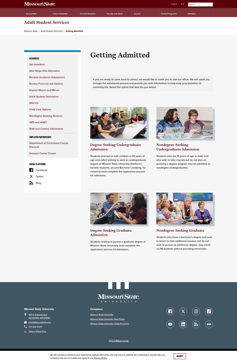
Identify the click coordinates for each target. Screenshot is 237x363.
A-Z (182, 3)
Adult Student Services (46, 22)
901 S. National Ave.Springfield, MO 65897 (39, 316)
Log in (174, 3)
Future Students (60, 13)
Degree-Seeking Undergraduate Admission (115, 147)
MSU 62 (33, 103)
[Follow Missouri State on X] (183, 311)
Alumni (137, 13)
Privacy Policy (100, 358)
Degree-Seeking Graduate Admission (111, 232)
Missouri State (30, 31)
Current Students (88, 13)
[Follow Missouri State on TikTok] (209, 311)
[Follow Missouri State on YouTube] (170, 324)
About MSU (31, 13)
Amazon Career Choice (42, 153)
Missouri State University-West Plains (107, 319)
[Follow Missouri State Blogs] (196, 324)
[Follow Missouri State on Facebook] (170, 311)
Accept (180, 356)
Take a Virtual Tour (37, 331)
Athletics (192, 13)
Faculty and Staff (114, 13)
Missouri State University (101, 314)
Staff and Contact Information (46, 128)
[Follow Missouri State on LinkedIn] (183, 324)
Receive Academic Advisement (47, 77)
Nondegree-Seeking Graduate (180, 230)
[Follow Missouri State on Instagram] (196, 311)
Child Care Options (40, 109)
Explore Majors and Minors (44, 90)
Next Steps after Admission (44, 71)
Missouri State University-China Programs (109, 323)
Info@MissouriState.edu (40, 322)
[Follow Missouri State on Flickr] (209, 324)
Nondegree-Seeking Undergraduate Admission (177, 147)
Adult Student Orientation (44, 96)
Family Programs (169, 13)
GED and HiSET (38, 122)
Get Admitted (36, 64)
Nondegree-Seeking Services (45, 116)
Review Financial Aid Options (46, 83)
